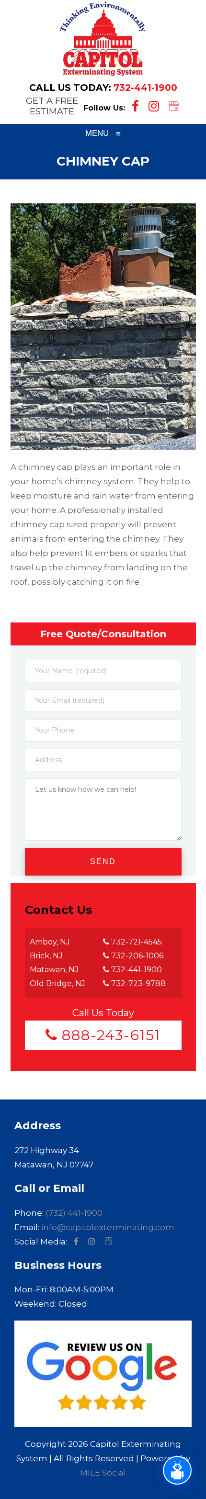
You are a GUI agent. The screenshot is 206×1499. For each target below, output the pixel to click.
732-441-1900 (145, 87)
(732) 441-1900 (74, 1213)
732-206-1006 (136, 955)
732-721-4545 (135, 941)
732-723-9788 (137, 983)
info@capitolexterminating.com (107, 1227)
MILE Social (103, 1472)
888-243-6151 (108, 1035)
